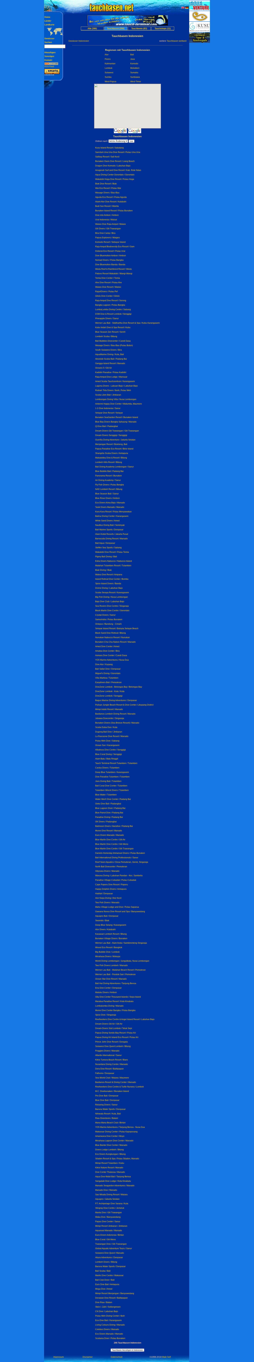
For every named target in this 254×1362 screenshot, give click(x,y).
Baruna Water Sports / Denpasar (110, 1109)
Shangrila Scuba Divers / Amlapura (111, 453)
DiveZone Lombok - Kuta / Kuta (109, 691)
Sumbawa (135, 77)
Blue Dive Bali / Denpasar (107, 1100)
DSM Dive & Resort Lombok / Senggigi (113, 314)
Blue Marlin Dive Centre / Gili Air (110, 839)
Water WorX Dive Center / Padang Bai (113, 799)
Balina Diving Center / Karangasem (111, 516)
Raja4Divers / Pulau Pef (106, 291)
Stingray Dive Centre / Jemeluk (109, 1208)
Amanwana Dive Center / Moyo (109, 1136)
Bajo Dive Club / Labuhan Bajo (109, 601)
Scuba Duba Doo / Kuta (106, 727)
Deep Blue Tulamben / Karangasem (112, 772)
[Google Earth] (134, 132)
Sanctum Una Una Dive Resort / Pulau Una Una (117, 152)
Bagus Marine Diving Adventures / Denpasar (116, 700)
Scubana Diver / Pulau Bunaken (110, 1338)
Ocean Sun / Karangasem (107, 745)
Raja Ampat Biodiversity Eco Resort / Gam (114, 246)
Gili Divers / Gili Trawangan (108, 228)
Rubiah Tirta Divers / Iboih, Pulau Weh (113, 390)
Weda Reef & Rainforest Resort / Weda (113, 269)
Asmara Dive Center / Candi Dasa (111, 655)
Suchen (48, 42)
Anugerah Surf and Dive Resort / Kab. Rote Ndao (118, 170)
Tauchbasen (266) (115, 28)
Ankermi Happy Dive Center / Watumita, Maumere (118, 404)
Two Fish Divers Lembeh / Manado (111, 965)
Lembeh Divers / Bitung (106, 1262)
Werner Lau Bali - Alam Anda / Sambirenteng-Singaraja (121, 943)
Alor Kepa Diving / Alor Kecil (108, 898)
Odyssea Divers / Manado (107, 871)
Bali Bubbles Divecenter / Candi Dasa (113, 341)
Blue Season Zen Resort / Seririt (110, 332)
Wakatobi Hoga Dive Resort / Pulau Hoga (114, 179)
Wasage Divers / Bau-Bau (107, 192)
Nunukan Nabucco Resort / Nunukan (112, 637)
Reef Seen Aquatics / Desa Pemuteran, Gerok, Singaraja (121, 862)
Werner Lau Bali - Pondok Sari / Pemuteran (115, 974)
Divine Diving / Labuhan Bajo (109, 588)
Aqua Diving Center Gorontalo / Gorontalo (114, 174)
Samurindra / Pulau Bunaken (108, 619)
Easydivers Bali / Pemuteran (108, 682)
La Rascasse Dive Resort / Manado (111, 736)
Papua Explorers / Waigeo (107, 237)
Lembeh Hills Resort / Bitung (108, 462)
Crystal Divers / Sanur (105, 615)
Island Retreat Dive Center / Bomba (111, 579)
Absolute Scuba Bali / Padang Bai (111, 359)
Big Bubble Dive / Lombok (107, 952)
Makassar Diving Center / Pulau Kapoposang (116, 1131)
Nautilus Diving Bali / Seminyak (110, 525)
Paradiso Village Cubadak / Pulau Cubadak (115, 880)
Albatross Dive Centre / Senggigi (110, 750)
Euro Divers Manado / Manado (109, 835)
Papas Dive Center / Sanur (107, 1221)
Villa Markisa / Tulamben (106, 678)
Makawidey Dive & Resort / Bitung (111, 458)
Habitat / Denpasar (104, 893)
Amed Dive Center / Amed (107, 646)
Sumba (108, 77)
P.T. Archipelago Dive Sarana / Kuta (111, 1203)
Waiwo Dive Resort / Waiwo (108, 287)
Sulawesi (109, 72)
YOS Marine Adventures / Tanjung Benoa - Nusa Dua (120, 1127)
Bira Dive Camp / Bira (105, 233)
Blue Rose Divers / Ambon (107, 498)
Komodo (134, 63)
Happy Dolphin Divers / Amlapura (110, 889)
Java (132, 59)
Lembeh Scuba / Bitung (106, 336)
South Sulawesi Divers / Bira (108, 350)
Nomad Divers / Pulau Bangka (109, 260)
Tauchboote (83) (139, 28)
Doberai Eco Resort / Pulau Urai (110, 251)
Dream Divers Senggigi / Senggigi (111, 435)
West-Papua (110, 81)
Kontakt (48, 60)
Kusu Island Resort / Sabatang (109, 148)
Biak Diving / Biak (103, 570)
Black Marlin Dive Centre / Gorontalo (112, 610)
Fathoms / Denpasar (104, 1073)
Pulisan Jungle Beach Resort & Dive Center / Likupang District (124, 705)
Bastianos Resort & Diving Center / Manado (115, 1082)
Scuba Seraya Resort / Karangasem (112, 592)
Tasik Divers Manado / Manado (109, 507)
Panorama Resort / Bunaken (108, 476)
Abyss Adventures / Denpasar (109, 1257)
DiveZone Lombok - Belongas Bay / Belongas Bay (118, 687)
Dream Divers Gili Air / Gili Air (108, 1024)
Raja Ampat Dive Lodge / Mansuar (111, 377)
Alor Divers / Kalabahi (105, 929)
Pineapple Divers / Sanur (107, 318)
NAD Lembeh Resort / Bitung (108, 489)
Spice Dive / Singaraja (105, 1015)
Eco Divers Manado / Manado (109, 1334)
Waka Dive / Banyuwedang (108, 1217)
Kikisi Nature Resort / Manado (109, 1167)
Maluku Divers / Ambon (106, 992)
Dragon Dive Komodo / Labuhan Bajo (112, 166)
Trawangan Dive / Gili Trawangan (111, 1244)
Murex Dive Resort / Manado (108, 830)
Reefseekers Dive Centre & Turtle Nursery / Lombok (119, 1087)
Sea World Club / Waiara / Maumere (112, 1078)
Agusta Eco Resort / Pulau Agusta (111, 197)
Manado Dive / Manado (106, 1190)
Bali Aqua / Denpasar (105, 543)
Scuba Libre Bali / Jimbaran (108, 395)
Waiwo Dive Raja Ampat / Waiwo (110, 224)
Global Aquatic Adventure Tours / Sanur (113, 1248)
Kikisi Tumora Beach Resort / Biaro (111, 1060)
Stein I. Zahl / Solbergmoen (108, 1307)
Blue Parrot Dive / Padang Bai (109, 812)
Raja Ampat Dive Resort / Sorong (110, 300)
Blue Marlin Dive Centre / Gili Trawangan (114, 848)
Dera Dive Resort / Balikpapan (109, 1069)
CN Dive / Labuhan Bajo (106, 1311)
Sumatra (134, 72)
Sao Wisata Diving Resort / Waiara (111, 1194)
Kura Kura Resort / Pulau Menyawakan (113, 511)
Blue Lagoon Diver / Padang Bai (110, 808)
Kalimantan (110, 63)
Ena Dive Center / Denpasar (108, 988)
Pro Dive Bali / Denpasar (106, 1096)
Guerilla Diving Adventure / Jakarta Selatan (115, 440)
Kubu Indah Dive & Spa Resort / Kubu (112, 327)
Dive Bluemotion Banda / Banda (110, 264)
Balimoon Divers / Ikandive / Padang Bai (114, 826)
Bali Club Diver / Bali (105, 1280)
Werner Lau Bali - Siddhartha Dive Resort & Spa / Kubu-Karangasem (127, 323)
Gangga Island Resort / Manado (110, 363)
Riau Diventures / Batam (106, 1118)
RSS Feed (49, 66)
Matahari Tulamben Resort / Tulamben (113, 565)
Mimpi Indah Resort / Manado (109, 709)
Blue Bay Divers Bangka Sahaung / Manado (116, 422)
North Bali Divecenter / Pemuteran (111, 866)
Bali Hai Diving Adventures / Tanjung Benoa (115, 983)
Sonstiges (49, 56)
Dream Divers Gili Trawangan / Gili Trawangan (117, 431)
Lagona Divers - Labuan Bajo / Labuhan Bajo (116, 386)
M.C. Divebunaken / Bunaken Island (112, 1091)
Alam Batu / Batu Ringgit (106, 759)
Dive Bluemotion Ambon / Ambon (110, 255)
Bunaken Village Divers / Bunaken (111, 938)
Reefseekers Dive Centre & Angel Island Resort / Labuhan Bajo (124, 1019)
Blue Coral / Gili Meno (105, 1239)
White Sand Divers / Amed (107, 520)
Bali (132, 54)
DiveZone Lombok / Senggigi (109, 696)
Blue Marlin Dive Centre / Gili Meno (111, 844)
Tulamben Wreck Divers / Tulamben (112, 790)
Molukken (134, 68)
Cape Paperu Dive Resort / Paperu (111, 884)
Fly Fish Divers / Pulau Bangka (109, 484)
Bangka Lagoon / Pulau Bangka (110, 305)
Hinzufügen (49, 52)
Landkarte (49, 25)
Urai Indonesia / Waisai (106, 219)
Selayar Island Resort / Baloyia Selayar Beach (116, 628)
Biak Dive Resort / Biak (106, 183)
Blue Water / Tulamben (106, 794)
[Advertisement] (199, 95)
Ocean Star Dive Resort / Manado (111, 979)
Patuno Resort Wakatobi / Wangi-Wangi (113, 273)
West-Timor (135, 81)
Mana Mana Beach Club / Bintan (110, 1122)
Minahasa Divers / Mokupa (107, 956)
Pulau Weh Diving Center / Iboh (110, 1316)
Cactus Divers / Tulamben (107, 768)
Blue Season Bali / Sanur (107, 493)
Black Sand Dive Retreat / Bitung (110, 633)
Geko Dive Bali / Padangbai (108, 803)
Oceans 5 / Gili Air (103, 368)
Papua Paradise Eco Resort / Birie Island (114, 449)
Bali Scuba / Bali (103, 1271)
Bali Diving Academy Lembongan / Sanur (114, 467)
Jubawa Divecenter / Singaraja (109, 718)
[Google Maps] (120, 132)
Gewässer (49, 38)
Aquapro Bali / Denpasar (106, 916)
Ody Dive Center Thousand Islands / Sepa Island (118, 997)
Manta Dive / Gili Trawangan (108, 1212)
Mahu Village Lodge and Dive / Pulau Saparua (117, 907)
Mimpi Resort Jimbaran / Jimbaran (111, 1226)
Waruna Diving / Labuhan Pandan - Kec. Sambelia (119, 875)
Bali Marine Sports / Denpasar (109, 529)
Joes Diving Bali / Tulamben (108, 781)
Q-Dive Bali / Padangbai (106, 426)
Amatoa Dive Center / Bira (107, 651)
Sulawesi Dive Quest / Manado (109, 1253)
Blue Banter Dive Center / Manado (111, 1145)
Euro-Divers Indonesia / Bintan (109, 1235)
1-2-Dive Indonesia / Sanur (107, 408)
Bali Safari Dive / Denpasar (108, 669)
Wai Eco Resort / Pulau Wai (108, 188)
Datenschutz (117, 1357)
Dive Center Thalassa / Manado (110, 1172)
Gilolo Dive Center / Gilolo (107, 296)
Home (47, 17)
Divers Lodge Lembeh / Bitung (109, 1149)
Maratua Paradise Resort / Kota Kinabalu (114, 1001)
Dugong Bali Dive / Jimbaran (108, 732)
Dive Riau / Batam (103, 1302)
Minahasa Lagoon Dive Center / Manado (114, 1140)
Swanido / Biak (102, 920)
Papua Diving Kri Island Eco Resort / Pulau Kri (116, 1037)
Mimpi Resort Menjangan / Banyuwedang (114, 1293)
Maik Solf (166, 1357)
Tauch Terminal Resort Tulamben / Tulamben (116, 763)
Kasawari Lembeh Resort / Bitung (111, 934)
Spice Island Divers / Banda (108, 583)
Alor (107, 54)
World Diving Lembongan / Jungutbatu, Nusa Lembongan (122, 961)
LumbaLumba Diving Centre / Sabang (113, 309)
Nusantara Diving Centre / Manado (111, 1064)
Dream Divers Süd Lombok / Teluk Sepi (113, 1028)
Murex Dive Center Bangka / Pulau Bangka (115, 1010)
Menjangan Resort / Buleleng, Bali (111, 444)
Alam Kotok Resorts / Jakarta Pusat (111, 534)
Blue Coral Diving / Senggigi (108, 754)
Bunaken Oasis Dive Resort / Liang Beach (115, 161)
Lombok (108, 68)
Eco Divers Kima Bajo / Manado (110, 502)
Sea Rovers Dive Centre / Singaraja (112, 606)
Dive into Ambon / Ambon (107, 215)
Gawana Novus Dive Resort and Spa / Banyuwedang (120, 911)
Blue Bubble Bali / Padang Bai (109, 471)
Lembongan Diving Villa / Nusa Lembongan (115, 399)
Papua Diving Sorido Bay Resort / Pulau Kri (115, 1033)
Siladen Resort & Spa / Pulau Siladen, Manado (117, 1158)
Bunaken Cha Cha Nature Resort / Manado (115, 642)
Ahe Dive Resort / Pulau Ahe (108, 282)
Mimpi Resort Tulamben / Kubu (109, 1163)
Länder (47, 21)
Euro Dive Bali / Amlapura (107, 1284)
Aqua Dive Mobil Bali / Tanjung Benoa (113, 1176)
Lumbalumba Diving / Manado (109, 1006)
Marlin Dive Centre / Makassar (109, 1275)
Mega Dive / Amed (103, 1289)
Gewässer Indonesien (78, 41)
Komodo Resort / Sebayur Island (110, 242)
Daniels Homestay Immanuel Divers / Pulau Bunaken (120, 853)
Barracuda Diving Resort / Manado (111, 538)
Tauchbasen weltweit (176, 41)
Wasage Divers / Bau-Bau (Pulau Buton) (114, 345)
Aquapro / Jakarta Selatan (107, 1199)
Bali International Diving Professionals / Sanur (116, 857)
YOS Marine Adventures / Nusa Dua (112, 660)
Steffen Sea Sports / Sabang (108, 547)
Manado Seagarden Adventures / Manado (114, 1185)
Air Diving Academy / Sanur (108, 480)
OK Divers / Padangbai (106, 821)
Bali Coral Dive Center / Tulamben (111, 786)
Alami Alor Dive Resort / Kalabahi (110, 201)
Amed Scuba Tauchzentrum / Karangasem (115, 381)
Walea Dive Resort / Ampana (108, 574)
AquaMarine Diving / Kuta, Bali (109, 354)
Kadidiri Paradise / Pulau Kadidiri (110, 372)
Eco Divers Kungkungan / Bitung (110, 1154)
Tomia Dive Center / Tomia (107, 278)
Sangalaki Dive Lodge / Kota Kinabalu (113, 1181)
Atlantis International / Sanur (108, 1055)
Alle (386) (92, 28)
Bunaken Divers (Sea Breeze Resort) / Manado (117, 723)
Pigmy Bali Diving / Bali (106, 556)
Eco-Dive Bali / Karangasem (108, 1320)
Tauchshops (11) (163, 28)
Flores (108, 59)
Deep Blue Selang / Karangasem (110, 925)
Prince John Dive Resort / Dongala (111, 1042)
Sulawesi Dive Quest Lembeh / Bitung (113, 1046)
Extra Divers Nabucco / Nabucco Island (113, 561)
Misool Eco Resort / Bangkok (108, 947)
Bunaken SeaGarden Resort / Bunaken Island (116, 417)
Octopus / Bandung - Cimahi (108, 624)
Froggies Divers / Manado (107, 1051)
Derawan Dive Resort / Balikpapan (111, 1298)
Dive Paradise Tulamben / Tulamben (112, 777)
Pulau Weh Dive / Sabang (107, 741)
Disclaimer (88, 1357)
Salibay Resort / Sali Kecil (107, 157)
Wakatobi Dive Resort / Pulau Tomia (112, 552)
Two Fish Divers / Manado (107, 902)
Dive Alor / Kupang (104, 664)
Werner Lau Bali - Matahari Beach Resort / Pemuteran (120, 970)
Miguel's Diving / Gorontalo (107, 673)
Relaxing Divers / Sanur (106, 1104)
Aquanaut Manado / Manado (108, 1230)
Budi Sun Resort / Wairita (107, 206)
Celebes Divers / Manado (107, 1329)
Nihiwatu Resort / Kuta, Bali (108, 1113)
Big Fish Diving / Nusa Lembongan (111, 597)
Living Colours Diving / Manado (110, 1325)
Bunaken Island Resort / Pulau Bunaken (114, 210)
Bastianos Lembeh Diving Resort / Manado (115, 714)
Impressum (58, 1357)
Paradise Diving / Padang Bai (109, 817)
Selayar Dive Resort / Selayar (109, 413)
